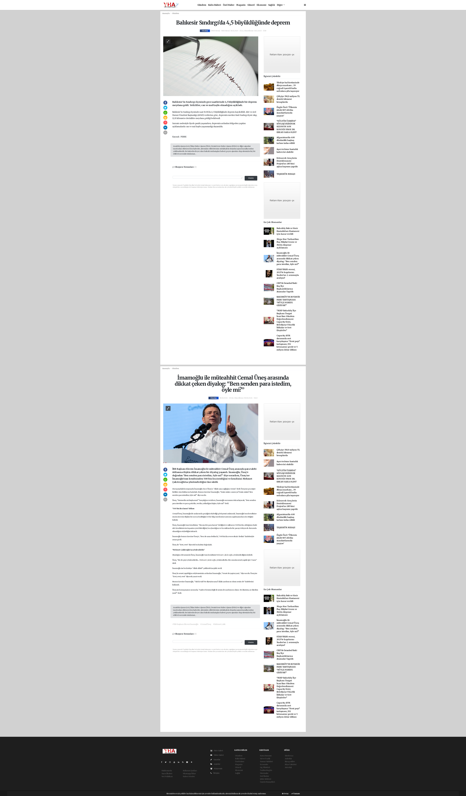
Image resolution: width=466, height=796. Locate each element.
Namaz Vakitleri (266, 761)
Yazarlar (216, 759)
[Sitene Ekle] (192, 762)
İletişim (216, 773)
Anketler (288, 759)
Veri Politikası (167, 776)
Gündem (201, 5)
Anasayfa (166, 13)
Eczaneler (264, 764)
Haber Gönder (189, 776)
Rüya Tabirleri (290, 764)
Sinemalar (264, 773)
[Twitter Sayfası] (166, 762)
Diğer (280, 5)
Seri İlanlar (264, 776)
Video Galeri (218, 755)
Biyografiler (290, 761)
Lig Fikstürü (265, 767)
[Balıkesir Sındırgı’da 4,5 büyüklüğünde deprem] (210, 66)
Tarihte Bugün (266, 770)
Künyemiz (217, 768)
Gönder (251, 178)
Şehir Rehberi (265, 779)
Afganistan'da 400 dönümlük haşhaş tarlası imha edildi (286, 140)
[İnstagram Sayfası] (171, 762)
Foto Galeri (218, 751)
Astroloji (288, 767)
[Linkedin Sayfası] (179, 762)
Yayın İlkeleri (167, 773)
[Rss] (183, 762)
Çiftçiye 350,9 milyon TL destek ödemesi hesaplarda (288, 99)
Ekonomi (261, 5)
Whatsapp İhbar (189, 773)
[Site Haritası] (188, 762)
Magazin (240, 5)
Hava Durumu (266, 756)
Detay (286, 794)
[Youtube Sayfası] (175, 762)
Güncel (251, 5)
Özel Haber (228, 5)
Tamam (296, 794)
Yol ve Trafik (265, 759)
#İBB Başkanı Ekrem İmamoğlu (185, 624)
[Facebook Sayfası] (162, 762)
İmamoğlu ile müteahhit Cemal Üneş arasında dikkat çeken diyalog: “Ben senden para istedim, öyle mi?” (288, 258)
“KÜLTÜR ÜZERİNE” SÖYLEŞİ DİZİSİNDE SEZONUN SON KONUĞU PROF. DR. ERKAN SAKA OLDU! (286, 126)
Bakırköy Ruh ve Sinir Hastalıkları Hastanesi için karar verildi (288, 231)
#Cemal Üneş (205, 624)
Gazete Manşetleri (267, 782)
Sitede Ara (289, 756)
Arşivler (216, 764)
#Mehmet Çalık (219, 624)
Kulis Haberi (214, 5)
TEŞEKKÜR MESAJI (286, 174)
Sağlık (271, 5)
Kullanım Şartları (190, 771)
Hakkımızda (167, 771)
